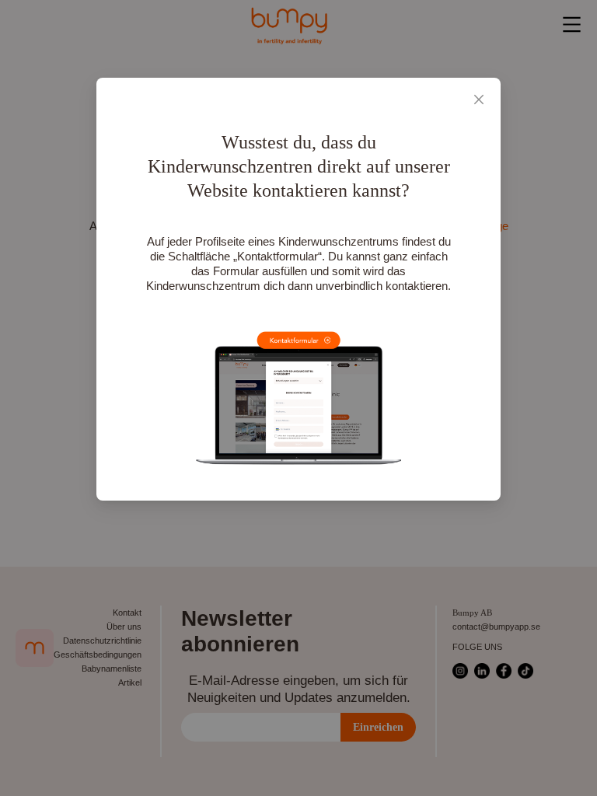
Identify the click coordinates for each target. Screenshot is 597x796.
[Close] (478, 99)
